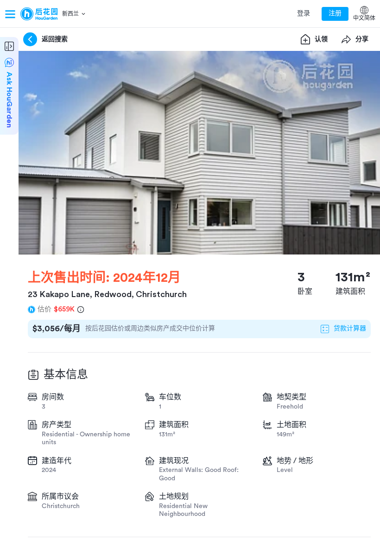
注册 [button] (335, 13)
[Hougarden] (38, 14)
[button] (74, 14)
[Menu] (10, 13)
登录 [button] (303, 13)
